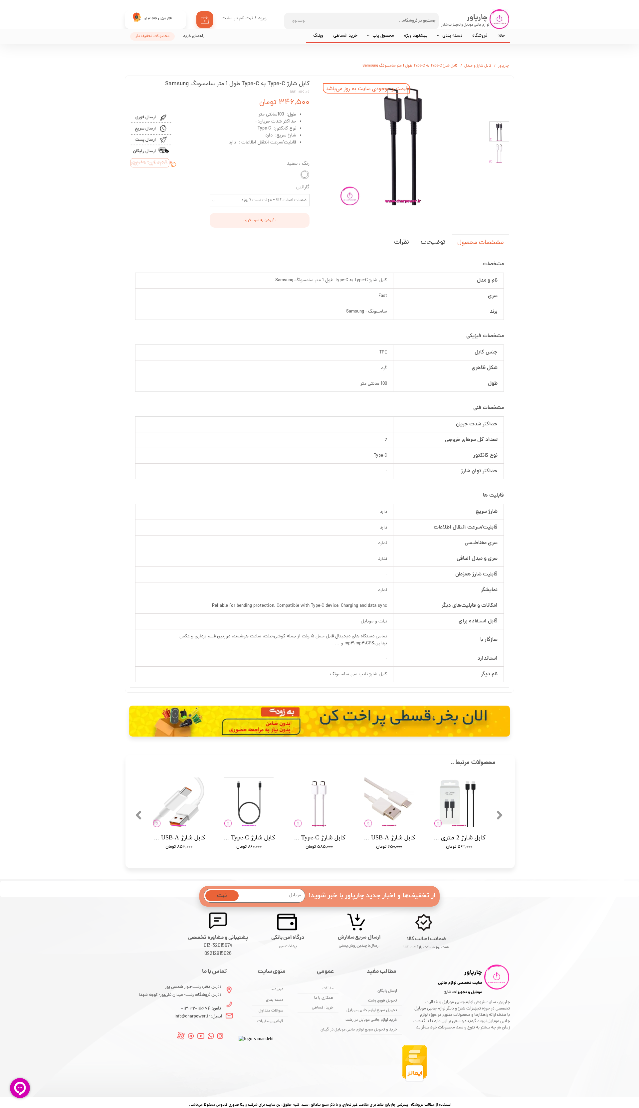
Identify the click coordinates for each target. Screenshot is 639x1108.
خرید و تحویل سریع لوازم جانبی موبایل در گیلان (379, 1030)
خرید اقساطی (345, 36)
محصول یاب (383, 36)
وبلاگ (318, 36)
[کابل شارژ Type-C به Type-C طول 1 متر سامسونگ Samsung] (403, 143)
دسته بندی (452, 36)
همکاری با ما (323, 998)
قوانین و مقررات (270, 1021)
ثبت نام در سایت (237, 18)
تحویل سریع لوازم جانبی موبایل (379, 1010)
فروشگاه (480, 36)
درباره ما (277, 990)
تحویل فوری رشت (382, 1001)
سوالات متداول (271, 1011)
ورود (262, 18)
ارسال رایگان (387, 991)
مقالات (327, 989)
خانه (501, 36)
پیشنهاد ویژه (415, 36)
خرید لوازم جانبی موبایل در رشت (379, 1020)
